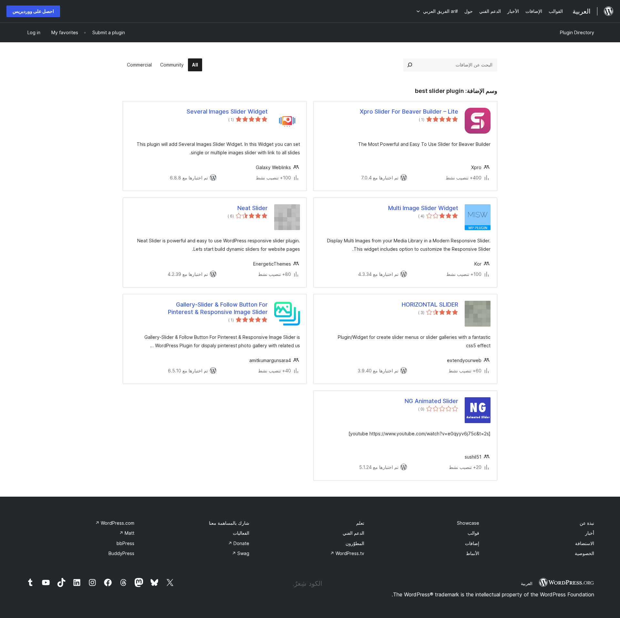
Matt (126, 533)
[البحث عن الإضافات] (409, 64)
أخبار (589, 533)
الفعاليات (241, 533)
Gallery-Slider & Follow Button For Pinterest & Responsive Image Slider (218, 308)
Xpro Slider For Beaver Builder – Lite (409, 111)
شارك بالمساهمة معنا (229, 523)
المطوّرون (355, 543)
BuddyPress (121, 553)
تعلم (360, 523)
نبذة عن (587, 523)
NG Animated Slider (431, 401)
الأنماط (472, 553)
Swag (240, 553)
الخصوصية (584, 553)
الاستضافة (584, 543)
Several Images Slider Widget (227, 111)
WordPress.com (114, 523)
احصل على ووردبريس (33, 11)
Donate (238, 543)
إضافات (472, 543)
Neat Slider (252, 208)
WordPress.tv (347, 553)
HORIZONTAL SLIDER (430, 304)
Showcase (468, 523)
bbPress (125, 543)
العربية (526, 583)
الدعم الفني (353, 533)
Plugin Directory (577, 32)
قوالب (473, 533)
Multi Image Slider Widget (423, 208)
